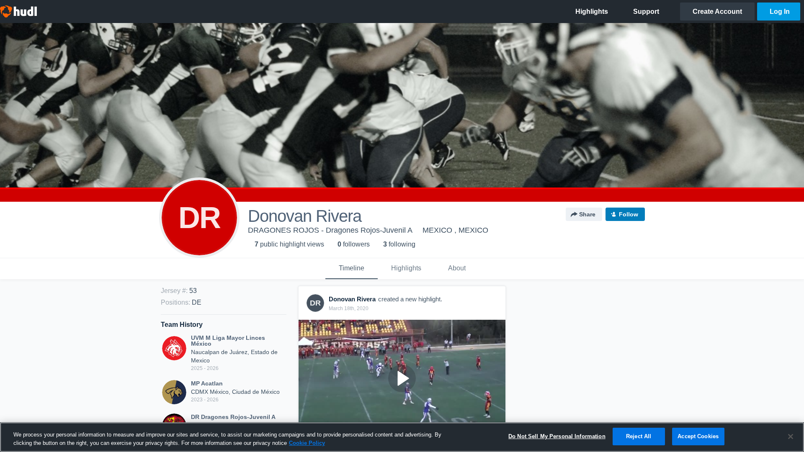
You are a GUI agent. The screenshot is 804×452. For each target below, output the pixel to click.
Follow (628, 214)
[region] (402, 437)
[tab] (351, 268)
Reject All (638, 436)
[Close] (790, 436)
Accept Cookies (698, 436)
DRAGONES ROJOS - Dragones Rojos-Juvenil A (330, 230)
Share (587, 214)
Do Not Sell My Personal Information (557, 436)
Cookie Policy (307, 443)
